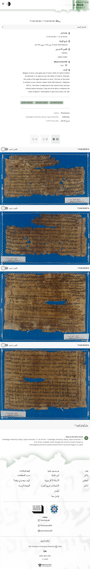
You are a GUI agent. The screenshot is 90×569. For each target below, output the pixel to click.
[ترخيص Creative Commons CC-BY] (45, 551)
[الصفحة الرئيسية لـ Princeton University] (45, 565)
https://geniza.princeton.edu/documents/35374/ (46, 445)
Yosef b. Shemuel (27, 103)
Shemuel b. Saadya (41, 103)
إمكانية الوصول (45, 541)
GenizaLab (45, 520)
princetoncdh (46, 531)
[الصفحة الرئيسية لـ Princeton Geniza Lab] (52, 509)
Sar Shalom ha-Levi (56, 103)
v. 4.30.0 (45, 559)
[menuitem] (86, 475)
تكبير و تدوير (13, 149)
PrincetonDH (46, 525)
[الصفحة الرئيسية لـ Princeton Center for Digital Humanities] (38, 509)
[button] (81, 6)
